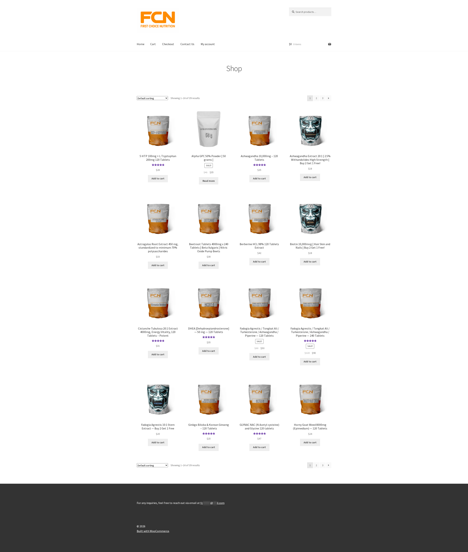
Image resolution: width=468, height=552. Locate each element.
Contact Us (187, 44)
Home (140, 44)
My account (208, 44)
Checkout (168, 44)
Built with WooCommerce (153, 531)
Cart (153, 44)
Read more (209, 180)
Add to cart (158, 178)
